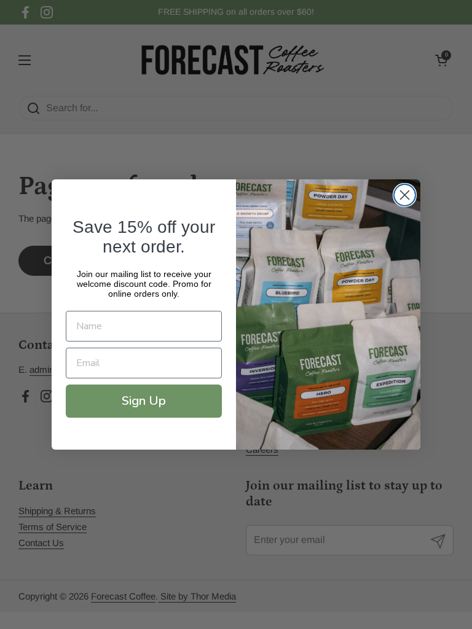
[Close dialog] (404, 195)
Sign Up (144, 401)
